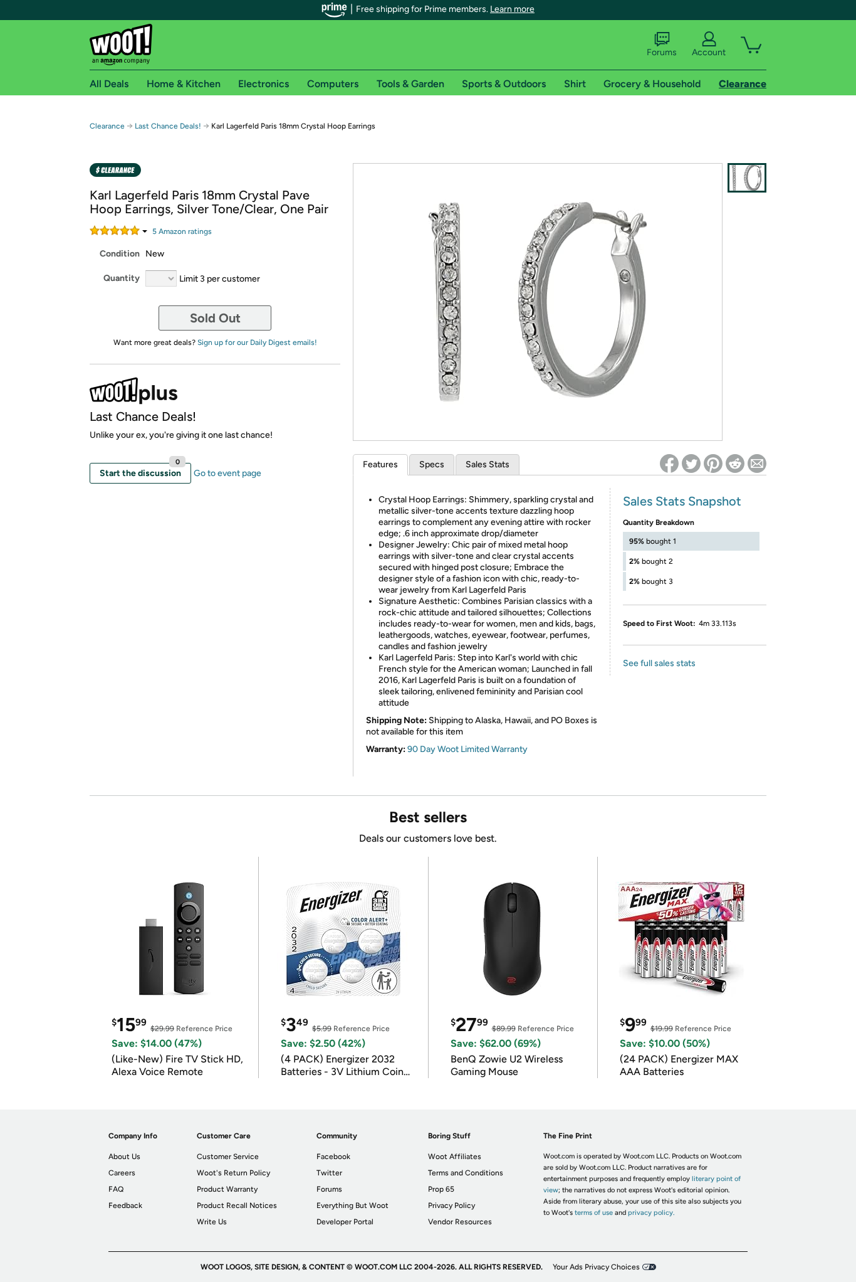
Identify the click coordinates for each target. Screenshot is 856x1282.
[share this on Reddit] (735, 463)
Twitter (329, 1172)
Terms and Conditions (465, 1172)
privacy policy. (651, 1213)
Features (380, 464)
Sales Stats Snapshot (682, 501)
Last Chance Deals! (168, 126)
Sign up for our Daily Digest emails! (257, 342)
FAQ (115, 1189)
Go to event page (227, 473)
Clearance (107, 126)
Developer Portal (344, 1221)
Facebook (333, 1156)
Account (709, 52)
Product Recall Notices (237, 1205)
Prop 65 (441, 1189)
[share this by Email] (757, 463)
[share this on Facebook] (669, 463)
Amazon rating (182, 231)
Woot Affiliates (454, 1156)
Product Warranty (227, 1189)
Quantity (121, 278)
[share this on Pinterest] (713, 463)
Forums (662, 52)
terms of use (594, 1213)
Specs (431, 464)
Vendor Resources (460, 1221)
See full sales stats (659, 663)
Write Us (212, 1221)
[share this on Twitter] (691, 463)
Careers (121, 1172)
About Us (124, 1156)
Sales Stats (487, 464)
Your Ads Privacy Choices (596, 1267)
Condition (120, 253)
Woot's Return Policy (233, 1172)
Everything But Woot (352, 1205)
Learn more (512, 9)
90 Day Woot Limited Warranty (467, 749)
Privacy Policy (451, 1205)
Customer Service (228, 1156)
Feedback (125, 1205)
